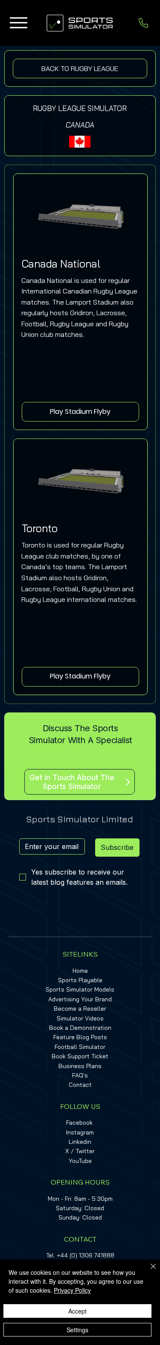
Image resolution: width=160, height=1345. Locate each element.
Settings (77, 1329)
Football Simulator (80, 1047)
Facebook (79, 1122)
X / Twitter (80, 1151)
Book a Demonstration (80, 1028)
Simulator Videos (80, 1018)
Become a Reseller (80, 1008)
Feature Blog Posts (80, 1037)
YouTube (80, 1161)
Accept (77, 1311)
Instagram (80, 1132)
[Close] (148, 1271)
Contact (80, 1085)
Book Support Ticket (80, 1056)
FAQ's (80, 1075)
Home (80, 971)
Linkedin (80, 1142)
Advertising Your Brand (80, 999)
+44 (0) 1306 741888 (85, 1255)
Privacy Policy (72, 1290)
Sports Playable (80, 980)
